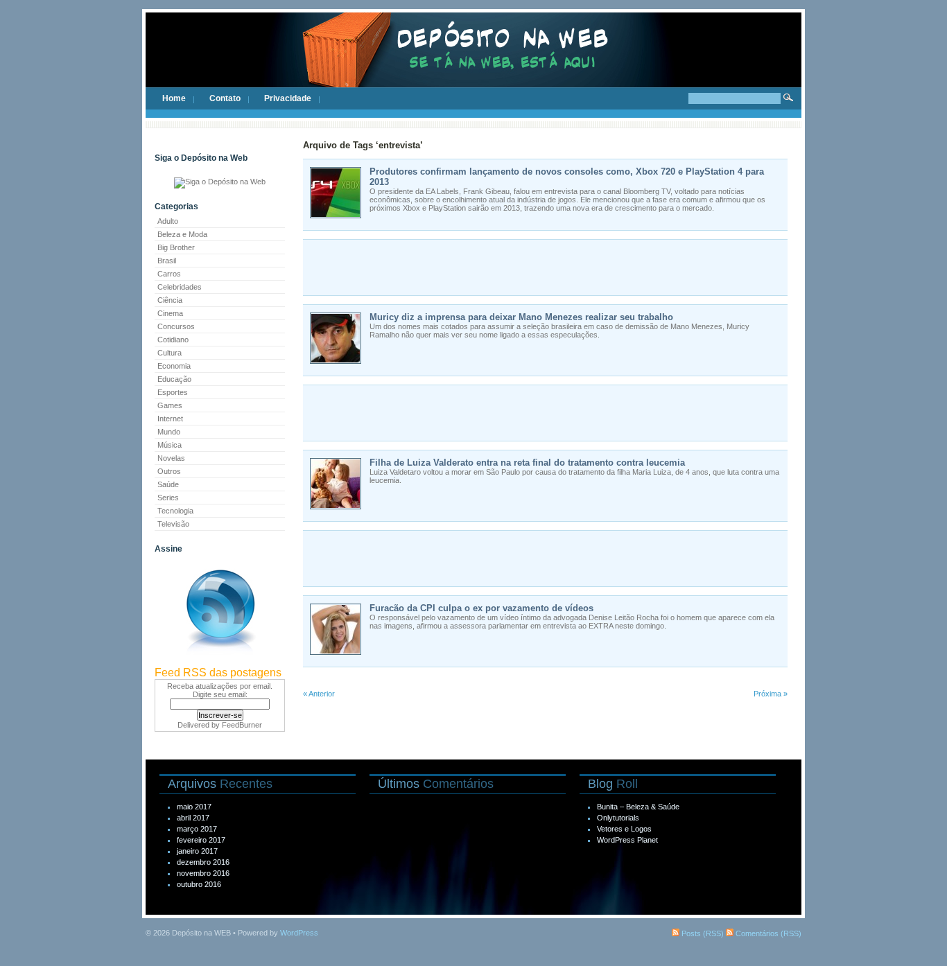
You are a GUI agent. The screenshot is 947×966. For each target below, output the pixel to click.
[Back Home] (473, 62)
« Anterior (319, 694)
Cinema (170, 313)
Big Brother (176, 247)
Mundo (168, 432)
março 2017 (197, 829)
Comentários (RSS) (767, 933)
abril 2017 (193, 818)
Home (174, 98)
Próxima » (771, 694)
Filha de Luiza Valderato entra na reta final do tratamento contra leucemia (527, 462)
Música (169, 445)
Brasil (166, 260)
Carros (169, 274)
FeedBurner (242, 725)
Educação (174, 379)
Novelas (171, 458)
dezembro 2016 (203, 862)
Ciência (169, 300)
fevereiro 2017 (201, 840)
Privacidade (287, 98)
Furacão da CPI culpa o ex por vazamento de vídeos (481, 608)
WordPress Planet (627, 840)
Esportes (172, 392)
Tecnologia (175, 511)
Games (169, 405)
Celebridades (179, 287)
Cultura (169, 353)
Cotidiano (173, 339)
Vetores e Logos (624, 829)
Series (168, 497)
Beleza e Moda (182, 234)
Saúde (168, 484)
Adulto (167, 221)
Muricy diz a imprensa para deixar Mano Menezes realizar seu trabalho (521, 317)
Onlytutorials (618, 818)
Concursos (176, 326)
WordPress (299, 933)
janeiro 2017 (197, 851)
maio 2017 (194, 806)
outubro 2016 (199, 884)
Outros (169, 471)
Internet (170, 418)
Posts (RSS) (701, 933)
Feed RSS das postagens (218, 672)
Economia (174, 366)
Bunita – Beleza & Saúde (638, 806)
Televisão (173, 524)
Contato (225, 98)
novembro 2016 (203, 873)
